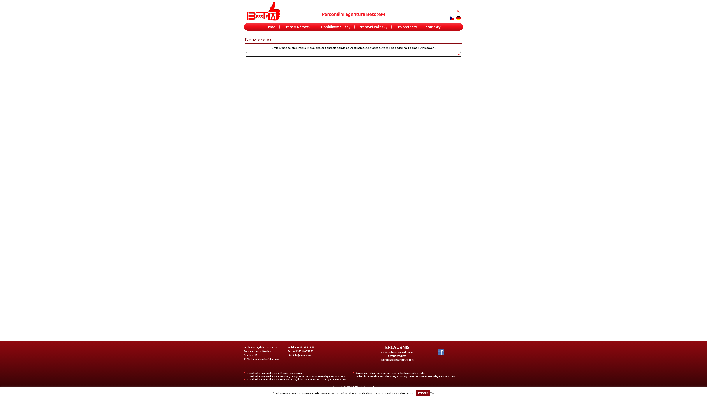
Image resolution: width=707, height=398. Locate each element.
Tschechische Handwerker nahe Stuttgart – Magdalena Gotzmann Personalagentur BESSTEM (405, 376)
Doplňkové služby (335, 27)
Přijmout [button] (423, 393)
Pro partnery (406, 27)
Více (432, 393)
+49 (304, 347)
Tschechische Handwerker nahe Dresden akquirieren (274, 373)
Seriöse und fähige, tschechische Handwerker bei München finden (390, 373)
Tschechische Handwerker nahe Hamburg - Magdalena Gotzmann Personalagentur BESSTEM (296, 376)
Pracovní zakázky (373, 27)
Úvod (270, 27)
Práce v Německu (298, 27)
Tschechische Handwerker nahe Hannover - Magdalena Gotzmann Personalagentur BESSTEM (296, 379)
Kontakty (433, 27)
